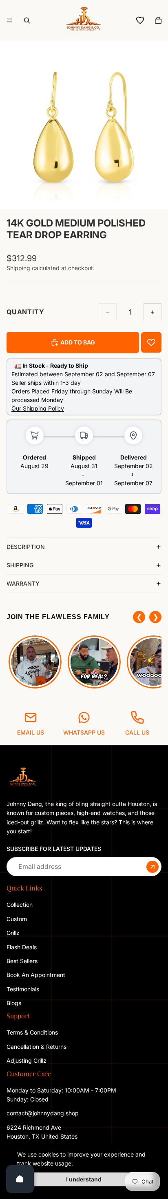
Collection (20, 904)
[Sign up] (152, 866)
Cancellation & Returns (36, 1046)
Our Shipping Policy (37, 408)
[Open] (20, 1179)
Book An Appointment (36, 974)
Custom (17, 918)
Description (26, 546)
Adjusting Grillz (27, 1060)
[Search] (27, 20)
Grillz (13, 932)
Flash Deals (22, 946)
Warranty (23, 583)
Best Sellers (22, 960)
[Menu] (9, 20)
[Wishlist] (140, 20)
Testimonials (23, 988)
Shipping (20, 565)
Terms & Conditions (32, 1032)
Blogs (14, 1002)
